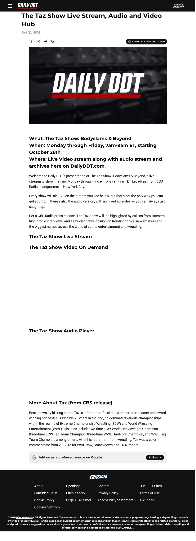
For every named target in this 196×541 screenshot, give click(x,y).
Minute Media (24, 517)
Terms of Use (150, 493)
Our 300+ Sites (151, 486)
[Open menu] (10, 5)
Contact (103, 486)
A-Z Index (147, 500)
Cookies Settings (47, 507)
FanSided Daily (45, 493)
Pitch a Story (75, 493)
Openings (73, 486)
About (38, 486)
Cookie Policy (44, 500)
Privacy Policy (107, 493)
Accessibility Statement (115, 500)
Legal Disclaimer (78, 500)
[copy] (52, 41)
